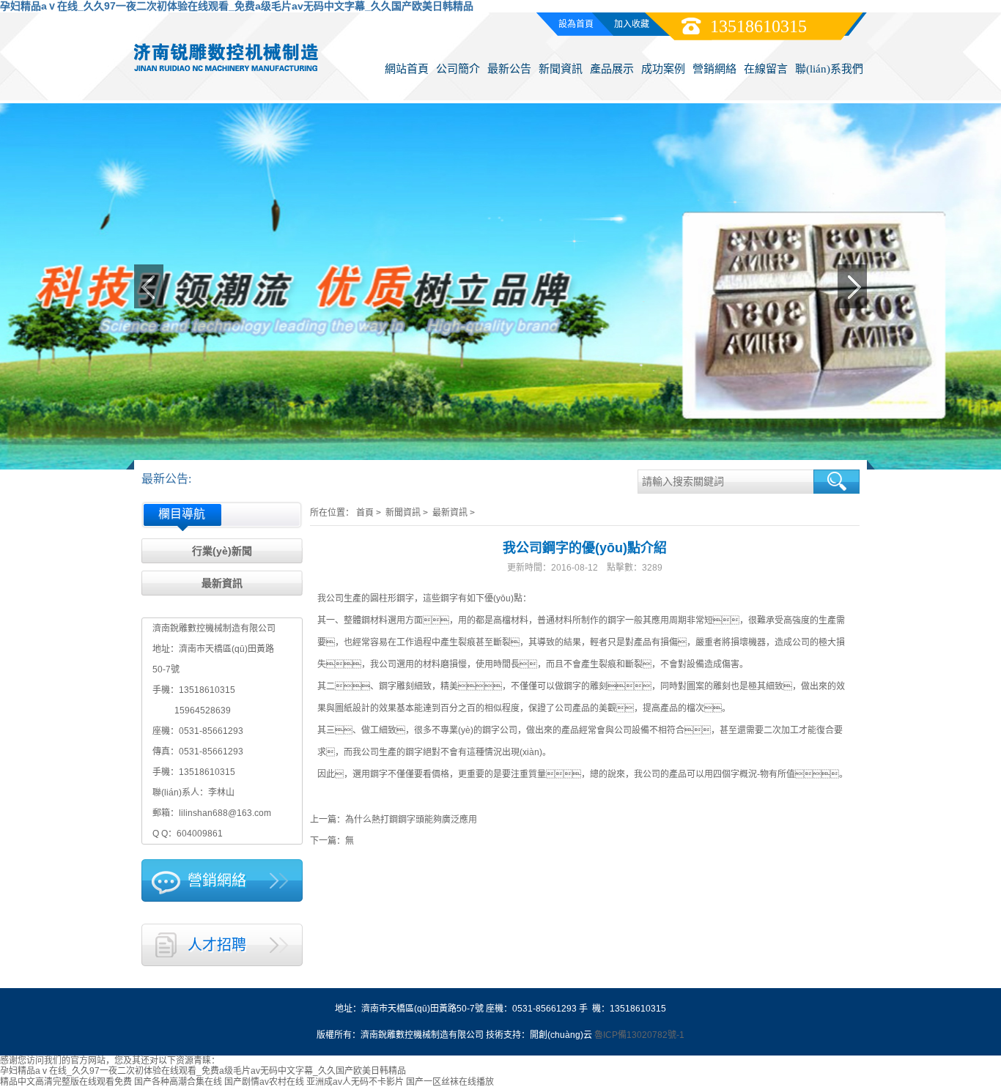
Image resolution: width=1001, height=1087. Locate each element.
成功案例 (663, 69)
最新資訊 (222, 583)
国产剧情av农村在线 (264, 1082)
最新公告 (509, 69)
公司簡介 (458, 69)
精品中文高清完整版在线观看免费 (66, 1082)
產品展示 (612, 69)
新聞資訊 (561, 69)
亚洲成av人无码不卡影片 (355, 1082)
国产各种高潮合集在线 (178, 1082)
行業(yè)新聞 (222, 551)
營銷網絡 (714, 69)
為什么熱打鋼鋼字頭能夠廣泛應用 (411, 820)
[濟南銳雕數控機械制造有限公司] (226, 56)
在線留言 (766, 69)
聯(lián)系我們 (829, 69)
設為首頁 (576, 24)
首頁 (365, 513)
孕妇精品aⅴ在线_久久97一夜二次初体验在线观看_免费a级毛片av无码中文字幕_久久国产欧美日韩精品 (236, 6)
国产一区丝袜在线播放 (450, 1082)
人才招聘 (217, 945)
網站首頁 (407, 69)
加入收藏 (631, 24)
